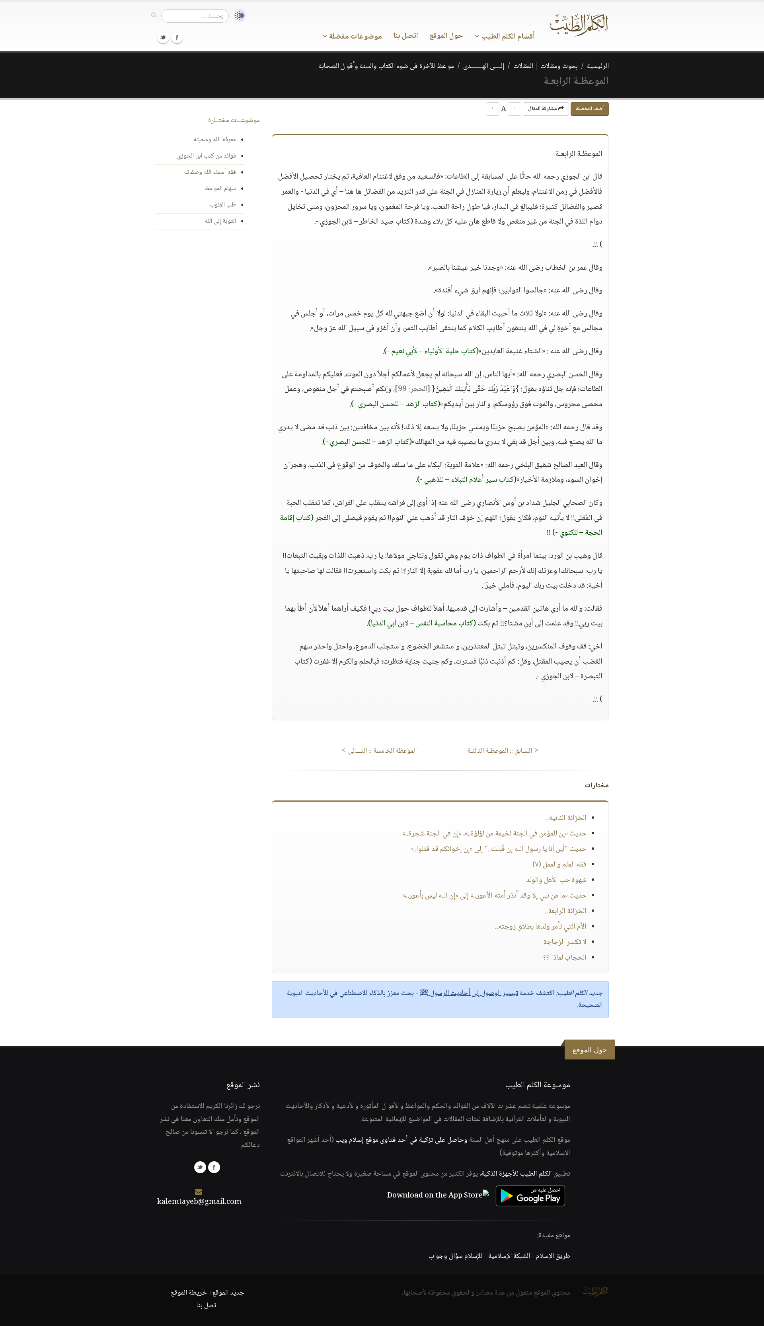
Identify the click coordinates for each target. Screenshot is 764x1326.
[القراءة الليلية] (237, 15)
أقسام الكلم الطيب (507, 37)
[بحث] (153, 15)
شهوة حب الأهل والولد (556, 880)
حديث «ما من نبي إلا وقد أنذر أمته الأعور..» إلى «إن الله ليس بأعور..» (495, 896)
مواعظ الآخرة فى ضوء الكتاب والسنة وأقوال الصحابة (386, 66)
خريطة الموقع (189, 1293)
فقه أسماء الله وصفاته (210, 172)
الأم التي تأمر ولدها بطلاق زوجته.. (541, 927)
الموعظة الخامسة (379, 751)
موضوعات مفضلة (354, 37)
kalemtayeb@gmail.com (199, 1202)
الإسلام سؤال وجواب (455, 1256)
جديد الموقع (228, 1293)
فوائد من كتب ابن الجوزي (206, 156)
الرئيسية (598, 66)
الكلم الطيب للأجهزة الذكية (516, 1174)
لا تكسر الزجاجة (565, 942)
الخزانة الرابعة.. (566, 911)
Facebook (177, 37)
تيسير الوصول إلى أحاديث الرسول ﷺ (469, 993)
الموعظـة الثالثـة (503, 751)
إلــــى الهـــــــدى (483, 66)
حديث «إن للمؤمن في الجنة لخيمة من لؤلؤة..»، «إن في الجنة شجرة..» (494, 834)
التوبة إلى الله (220, 221)
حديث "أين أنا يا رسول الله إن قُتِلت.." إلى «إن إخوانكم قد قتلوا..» (498, 849)
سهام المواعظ (220, 188)
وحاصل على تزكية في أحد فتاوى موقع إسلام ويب (401, 1140)
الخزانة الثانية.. (566, 818)
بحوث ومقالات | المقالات (545, 66)
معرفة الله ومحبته (214, 139)
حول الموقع (446, 36)
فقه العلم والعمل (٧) (559, 865)
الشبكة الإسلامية (509, 1256)
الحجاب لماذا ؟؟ (565, 958)
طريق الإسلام (553, 1256)
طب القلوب (223, 205)
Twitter (163, 37)
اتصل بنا (405, 36)
